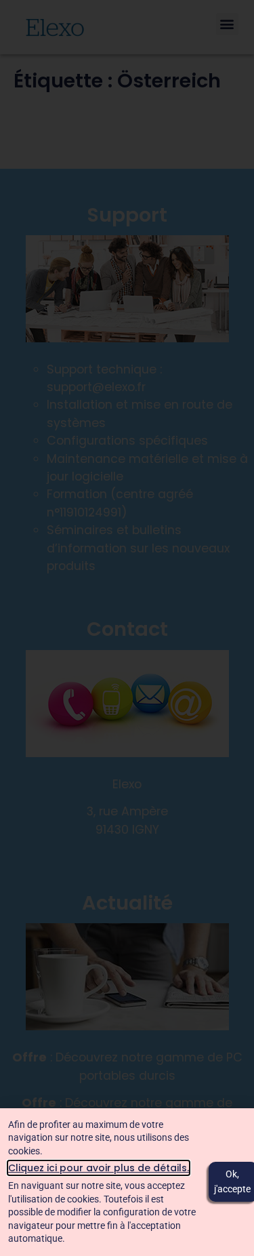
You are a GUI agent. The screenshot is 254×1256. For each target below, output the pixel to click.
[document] (127, 628)
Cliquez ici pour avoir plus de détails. (98, 1168)
